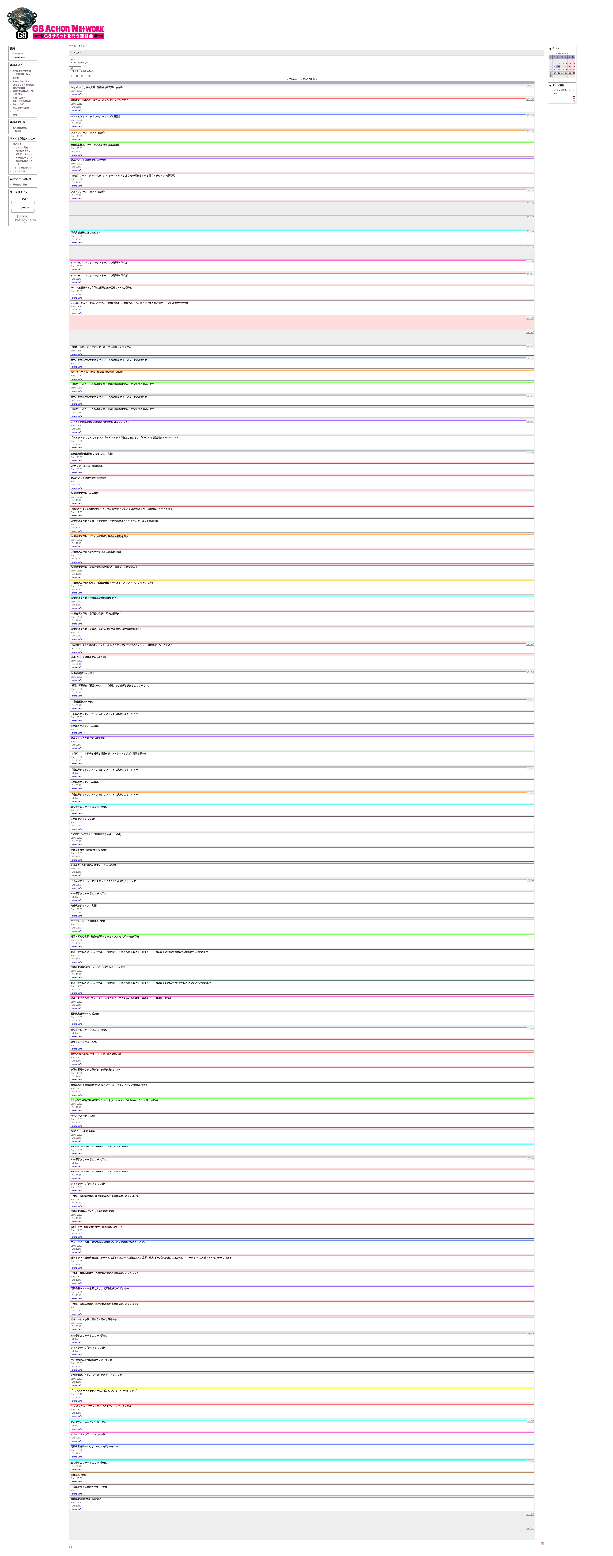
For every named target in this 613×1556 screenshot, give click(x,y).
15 (574, 66)
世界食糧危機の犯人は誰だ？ (86, 232)
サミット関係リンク (22, 168)
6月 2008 (562, 53)
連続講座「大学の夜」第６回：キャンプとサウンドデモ (99, 100)
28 (570, 73)
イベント (82, 45)
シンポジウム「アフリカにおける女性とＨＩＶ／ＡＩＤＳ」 (102, 1406)
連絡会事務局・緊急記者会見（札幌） (90, 849)
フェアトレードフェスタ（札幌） (88, 132)
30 (551, 76)
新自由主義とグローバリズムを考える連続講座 (95, 144)
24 (555, 73)
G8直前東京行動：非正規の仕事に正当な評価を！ (96, 613)
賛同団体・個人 (23, 74)
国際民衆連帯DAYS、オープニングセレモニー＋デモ (98, 967)
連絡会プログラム (21, 81)
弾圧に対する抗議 (21, 108)
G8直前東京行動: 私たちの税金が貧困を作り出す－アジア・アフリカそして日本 (112, 582)
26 (562, 73)
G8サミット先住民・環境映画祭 (87, 465)
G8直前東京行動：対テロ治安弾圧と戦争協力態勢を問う (99, 536)
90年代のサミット (24, 157)
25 (559, 73)
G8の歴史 (17, 144)
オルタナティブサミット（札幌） (88, 1183)
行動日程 (17, 131)
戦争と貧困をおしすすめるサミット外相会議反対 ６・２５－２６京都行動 (109, 360)
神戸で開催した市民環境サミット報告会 (91, 1359)
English (19, 53)
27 (566, 73)
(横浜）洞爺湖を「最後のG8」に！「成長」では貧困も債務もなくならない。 (110, 685)
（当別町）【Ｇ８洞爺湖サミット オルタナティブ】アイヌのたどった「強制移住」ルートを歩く (122, 508)
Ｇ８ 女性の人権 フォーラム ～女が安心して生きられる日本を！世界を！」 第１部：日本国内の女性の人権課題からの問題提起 (139, 952)
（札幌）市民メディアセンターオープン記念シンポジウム (101, 347)
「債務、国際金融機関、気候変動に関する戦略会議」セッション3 (104, 1304)
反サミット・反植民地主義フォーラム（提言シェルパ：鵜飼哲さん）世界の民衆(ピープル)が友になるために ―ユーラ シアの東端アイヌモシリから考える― (152, 1257)
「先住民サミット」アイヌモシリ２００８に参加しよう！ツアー (104, 713)
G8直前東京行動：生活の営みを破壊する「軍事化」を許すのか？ (104, 567)
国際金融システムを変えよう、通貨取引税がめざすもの (100, 1288)
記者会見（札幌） (79, 1474)
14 (570, 66)
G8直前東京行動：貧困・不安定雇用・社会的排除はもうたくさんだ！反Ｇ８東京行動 (114, 521)
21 (570, 70)
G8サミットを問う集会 (83, 1131)
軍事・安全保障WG (22, 101)
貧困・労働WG (19, 97)
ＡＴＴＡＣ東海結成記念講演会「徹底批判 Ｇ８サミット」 (100, 422)
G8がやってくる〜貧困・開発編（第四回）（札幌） (97, 372)
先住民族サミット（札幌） (84, 905)
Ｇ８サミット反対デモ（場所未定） (89, 738)
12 (562, 66)
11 (559, 66)
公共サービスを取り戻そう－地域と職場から (94, 1319)
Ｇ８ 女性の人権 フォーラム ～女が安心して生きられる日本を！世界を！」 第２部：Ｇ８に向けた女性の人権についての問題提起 (141, 983)
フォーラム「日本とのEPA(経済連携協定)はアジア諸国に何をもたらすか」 (109, 1242)
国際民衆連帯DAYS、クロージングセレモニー (94, 1446)
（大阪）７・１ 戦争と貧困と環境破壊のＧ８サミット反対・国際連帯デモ (108, 753)
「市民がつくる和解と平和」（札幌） (90, 1487)
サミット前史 (22, 147)
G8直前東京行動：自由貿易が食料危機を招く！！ (96, 598)
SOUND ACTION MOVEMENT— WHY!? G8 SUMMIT (99, 1146)
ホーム (72, 45)
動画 (15, 114)
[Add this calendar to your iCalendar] (542, 1544)
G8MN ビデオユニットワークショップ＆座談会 (95, 116)
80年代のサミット (24, 154)
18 (559, 70)
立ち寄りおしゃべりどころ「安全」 (89, 806)
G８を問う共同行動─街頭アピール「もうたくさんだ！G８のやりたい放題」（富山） (115, 1100)
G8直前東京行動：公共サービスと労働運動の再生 (96, 551)
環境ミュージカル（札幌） (84, 1042)
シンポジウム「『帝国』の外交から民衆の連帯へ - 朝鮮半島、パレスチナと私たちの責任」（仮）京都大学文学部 (129, 303)
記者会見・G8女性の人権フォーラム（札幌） (94, 865)
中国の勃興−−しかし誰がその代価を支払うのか (95, 1069)
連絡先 (16, 78)
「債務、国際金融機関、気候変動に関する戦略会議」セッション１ (105, 1196)
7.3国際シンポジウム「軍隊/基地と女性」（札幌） (96, 834)
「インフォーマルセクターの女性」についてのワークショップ (103, 1390)
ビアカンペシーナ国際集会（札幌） (89, 921)
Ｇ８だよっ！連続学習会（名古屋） (89, 160)
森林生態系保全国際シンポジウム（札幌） (92, 453)
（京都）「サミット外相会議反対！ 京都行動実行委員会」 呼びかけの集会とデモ (112, 384)
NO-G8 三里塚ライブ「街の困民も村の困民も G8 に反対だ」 (102, 287)
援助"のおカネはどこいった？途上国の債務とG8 (96, 1054)
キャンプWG (18, 104)
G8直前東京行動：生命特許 (84, 493)
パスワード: (23, 207)
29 (574, 73)
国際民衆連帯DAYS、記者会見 (86, 1499)
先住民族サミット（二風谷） (85, 726)
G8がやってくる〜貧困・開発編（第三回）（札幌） (97, 87)
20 (566, 70)
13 (566, 66)
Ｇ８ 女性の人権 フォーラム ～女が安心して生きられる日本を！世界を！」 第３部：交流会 (121, 998)
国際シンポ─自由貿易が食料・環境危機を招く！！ (96, 1226)
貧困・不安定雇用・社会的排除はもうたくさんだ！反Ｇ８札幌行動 (105, 936)
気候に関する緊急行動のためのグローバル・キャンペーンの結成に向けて (109, 1085)
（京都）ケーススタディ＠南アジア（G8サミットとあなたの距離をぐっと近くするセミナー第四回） (123, 175)
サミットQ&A (19, 171)
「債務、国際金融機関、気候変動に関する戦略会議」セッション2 (104, 1273)
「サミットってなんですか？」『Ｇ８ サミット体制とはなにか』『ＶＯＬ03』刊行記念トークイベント (124, 437)
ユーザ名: (23, 199)
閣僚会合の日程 (20, 184)
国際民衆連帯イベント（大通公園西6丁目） (93, 1211)
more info (77, 94)
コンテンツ (18, 111)
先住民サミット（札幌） (83, 819)
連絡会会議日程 (20, 127)
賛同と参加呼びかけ (22, 70)
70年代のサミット (24, 151)
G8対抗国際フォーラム (82, 673)
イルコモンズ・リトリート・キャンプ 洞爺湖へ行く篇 (99, 262)
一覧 (88, 76)
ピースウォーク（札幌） (83, 1116)
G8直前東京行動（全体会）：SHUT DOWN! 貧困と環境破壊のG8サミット (108, 629)
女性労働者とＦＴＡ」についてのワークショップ (96, 1375)
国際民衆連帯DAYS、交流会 (85, 1013)
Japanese (20, 57)
